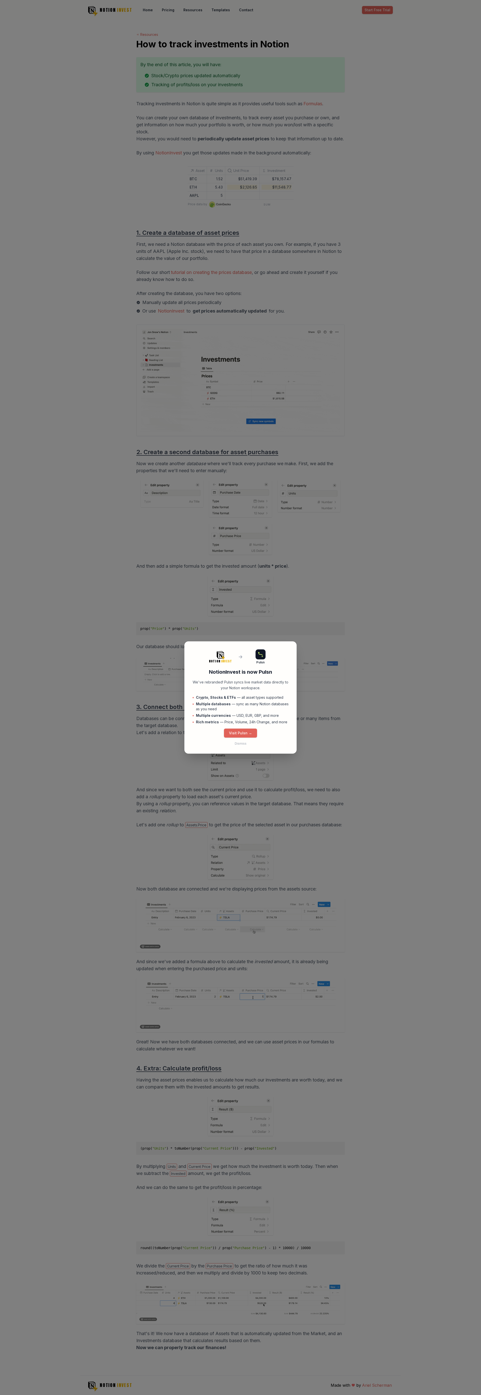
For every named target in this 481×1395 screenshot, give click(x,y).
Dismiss (241, 743)
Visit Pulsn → (240, 733)
